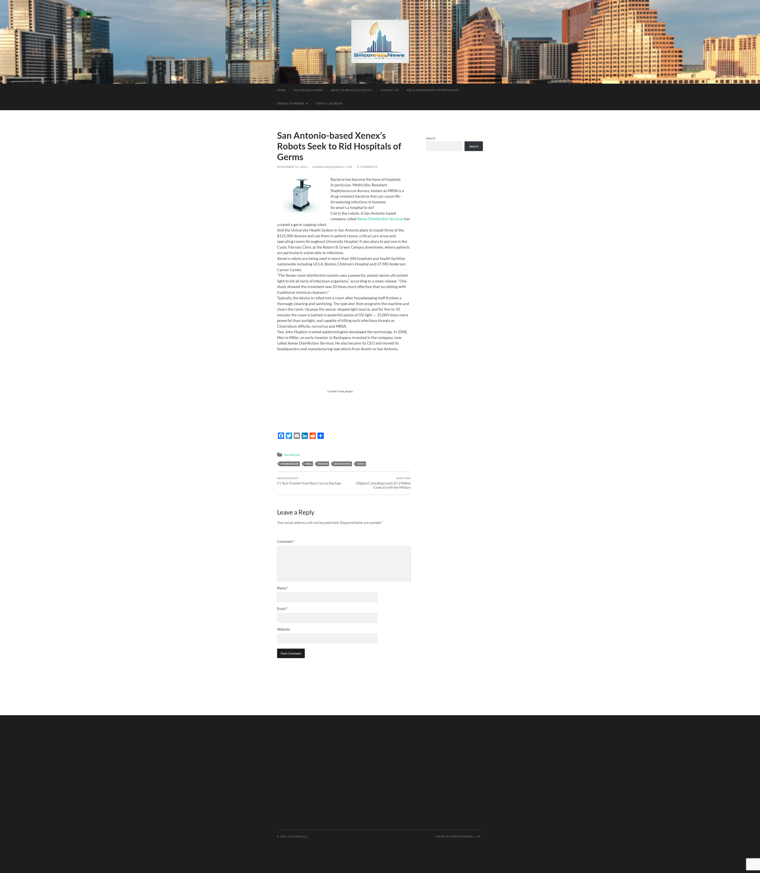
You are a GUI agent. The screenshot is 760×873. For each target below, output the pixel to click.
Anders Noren (461, 836)
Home (281, 90)
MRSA (308, 463)
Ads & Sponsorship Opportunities (433, 90)
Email (282, 608)
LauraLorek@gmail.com (332, 166)
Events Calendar (329, 103)
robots (323, 463)
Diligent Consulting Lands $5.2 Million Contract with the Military (383, 483)
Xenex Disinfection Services (380, 218)
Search (430, 138)
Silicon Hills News (308, 90)
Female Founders (290, 103)
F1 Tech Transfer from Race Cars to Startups (309, 481)
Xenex (361, 463)
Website (283, 629)
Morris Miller (290, 463)
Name (282, 588)
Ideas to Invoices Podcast (352, 90)
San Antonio (292, 455)
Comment (285, 541)
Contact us (390, 90)
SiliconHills (297, 836)
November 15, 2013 (292, 166)
